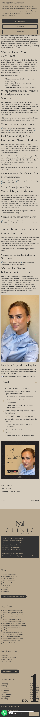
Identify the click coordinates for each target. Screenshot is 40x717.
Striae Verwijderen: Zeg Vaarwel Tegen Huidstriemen (20, 412)
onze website (30, 376)
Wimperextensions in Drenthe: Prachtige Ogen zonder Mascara (20, 392)
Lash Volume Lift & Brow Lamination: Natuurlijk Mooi (18, 401)
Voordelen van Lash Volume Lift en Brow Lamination (20, 406)
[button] (36, 382)
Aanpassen (20, 26)
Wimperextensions (28, 120)
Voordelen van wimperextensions (20, 397)
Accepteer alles (20, 21)
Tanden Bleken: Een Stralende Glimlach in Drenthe (21, 420)
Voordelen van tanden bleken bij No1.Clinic (19, 425)
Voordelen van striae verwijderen (20, 416)
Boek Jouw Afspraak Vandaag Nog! (20, 435)
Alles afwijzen (20, 31)
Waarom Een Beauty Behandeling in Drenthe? (18, 431)
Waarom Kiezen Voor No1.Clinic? (17, 388)
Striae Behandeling (12, 213)
